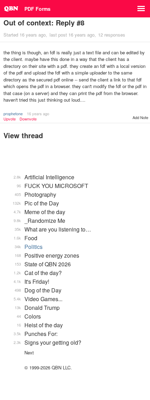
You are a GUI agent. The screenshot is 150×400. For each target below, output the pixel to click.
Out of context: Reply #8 (43, 22)
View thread (23, 135)
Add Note (140, 117)
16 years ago (38, 113)
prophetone (13, 113)
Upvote (9, 119)
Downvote (28, 119)
